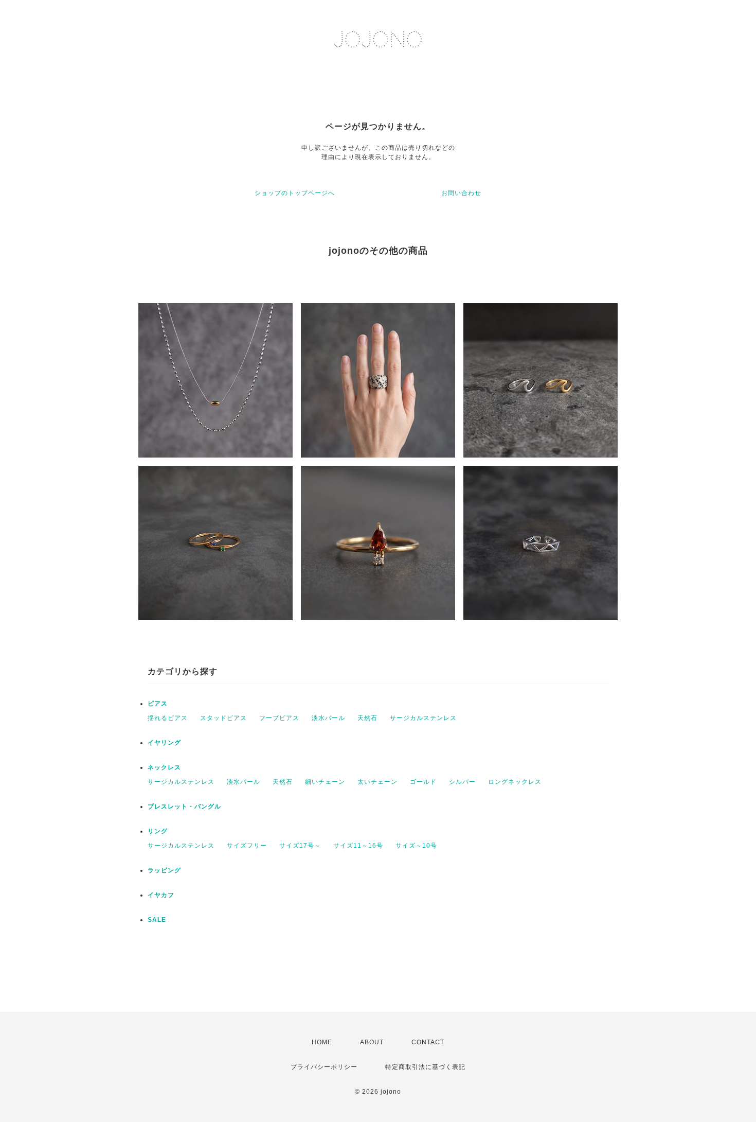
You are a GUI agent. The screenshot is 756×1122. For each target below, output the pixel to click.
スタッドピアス (223, 718)
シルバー (462, 781)
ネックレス (164, 767)
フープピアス (279, 718)
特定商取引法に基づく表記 (425, 1067)
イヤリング (164, 742)
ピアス (158, 703)
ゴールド (423, 781)
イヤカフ (161, 895)
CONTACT (427, 1042)
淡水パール (328, 718)
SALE (157, 919)
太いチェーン (377, 781)
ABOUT (372, 1042)
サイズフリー (247, 845)
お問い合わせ (461, 193)
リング (158, 831)
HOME (322, 1042)
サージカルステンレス (423, 718)
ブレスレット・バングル (184, 806)
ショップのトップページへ (295, 193)
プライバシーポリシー (324, 1067)
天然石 (367, 718)
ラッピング (164, 870)
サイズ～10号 (416, 845)
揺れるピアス (168, 718)
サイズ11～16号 (358, 845)
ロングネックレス (515, 781)
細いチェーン (325, 781)
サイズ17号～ (300, 845)
